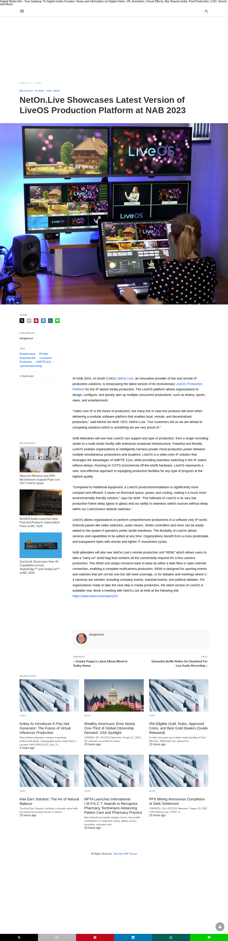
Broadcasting (27, 353)
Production (26, 361)
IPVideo (43, 353)
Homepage (25, 83)
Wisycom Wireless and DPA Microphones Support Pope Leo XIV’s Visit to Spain (40, 479)
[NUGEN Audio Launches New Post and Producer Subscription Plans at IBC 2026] (41, 502)
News (38, 83)
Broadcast (26, 91)
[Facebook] (75, 373)
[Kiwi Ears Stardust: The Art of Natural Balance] (49, 771)
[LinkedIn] (115, 373)
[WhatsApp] (92, 373)
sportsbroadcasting (31, 365)
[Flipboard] (98, 373)
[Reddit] (109, 373)
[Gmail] (104, 373)
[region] (114, 47)
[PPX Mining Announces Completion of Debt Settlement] (178, 771)
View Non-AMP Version (125, 853)
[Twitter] (81, 373)
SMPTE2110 (43, 361)
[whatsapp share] (50, 320)
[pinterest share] (36, 320)
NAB (49, 91)
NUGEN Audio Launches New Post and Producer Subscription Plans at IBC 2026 (40, 522)
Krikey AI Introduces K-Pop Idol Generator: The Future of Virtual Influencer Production (45, 728)
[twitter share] (22, 320)
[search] (206, 11)
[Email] (87, 373)
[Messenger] (121, 373)
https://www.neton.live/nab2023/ (95, 596)
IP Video (39, 91)
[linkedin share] (43, 320)
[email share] (29, 320)
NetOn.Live (125, 378)
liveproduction (28, 357)
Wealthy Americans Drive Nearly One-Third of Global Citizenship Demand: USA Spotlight (109, 728)
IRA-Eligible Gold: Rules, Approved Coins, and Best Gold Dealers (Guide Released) (178, 728)
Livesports (46, 357)
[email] (57, 937)
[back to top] (220, 926)
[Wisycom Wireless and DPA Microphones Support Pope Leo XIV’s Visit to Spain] (41, 459)
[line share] (57, 320)
